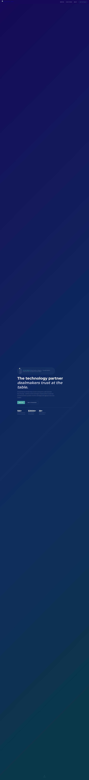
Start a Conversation (32, 402)
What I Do (21, 402)
